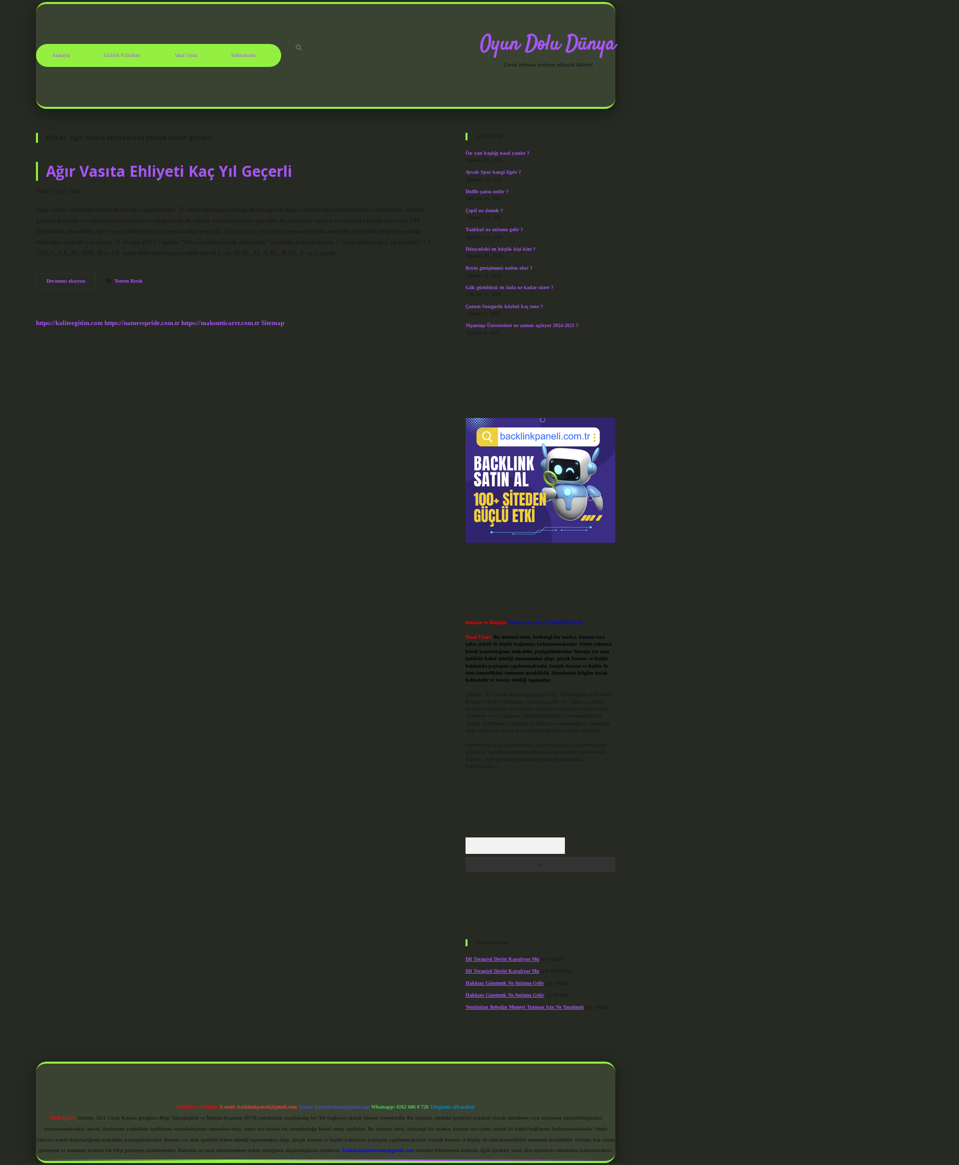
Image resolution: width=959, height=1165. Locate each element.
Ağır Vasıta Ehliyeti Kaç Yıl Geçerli (169, 171)
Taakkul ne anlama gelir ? (494, 229)
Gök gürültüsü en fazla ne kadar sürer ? (509, 287)
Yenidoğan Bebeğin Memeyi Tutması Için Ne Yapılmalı (525, 1007)
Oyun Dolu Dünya (547, 44)
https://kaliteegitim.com (69, 323)
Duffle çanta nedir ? (487, 191)
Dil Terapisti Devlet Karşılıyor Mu (502, 959)
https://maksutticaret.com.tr (220, 323)
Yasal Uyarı (185, 55)
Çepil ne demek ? (484, 210)
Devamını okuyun (71, 283)
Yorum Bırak (128, 281)
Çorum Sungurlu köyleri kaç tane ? (504, 306)
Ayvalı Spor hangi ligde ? (493, 172)
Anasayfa (61, 55)
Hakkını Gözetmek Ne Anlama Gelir (505, 983)
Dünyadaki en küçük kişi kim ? (500, 249)
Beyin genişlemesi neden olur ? (499, 268)
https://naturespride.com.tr (142, 323)
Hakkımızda (243, 55)
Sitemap (272, 323)
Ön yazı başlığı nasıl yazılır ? (497, 153)
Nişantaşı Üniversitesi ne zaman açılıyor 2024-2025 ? (522, 325)
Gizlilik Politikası (122, 55)
